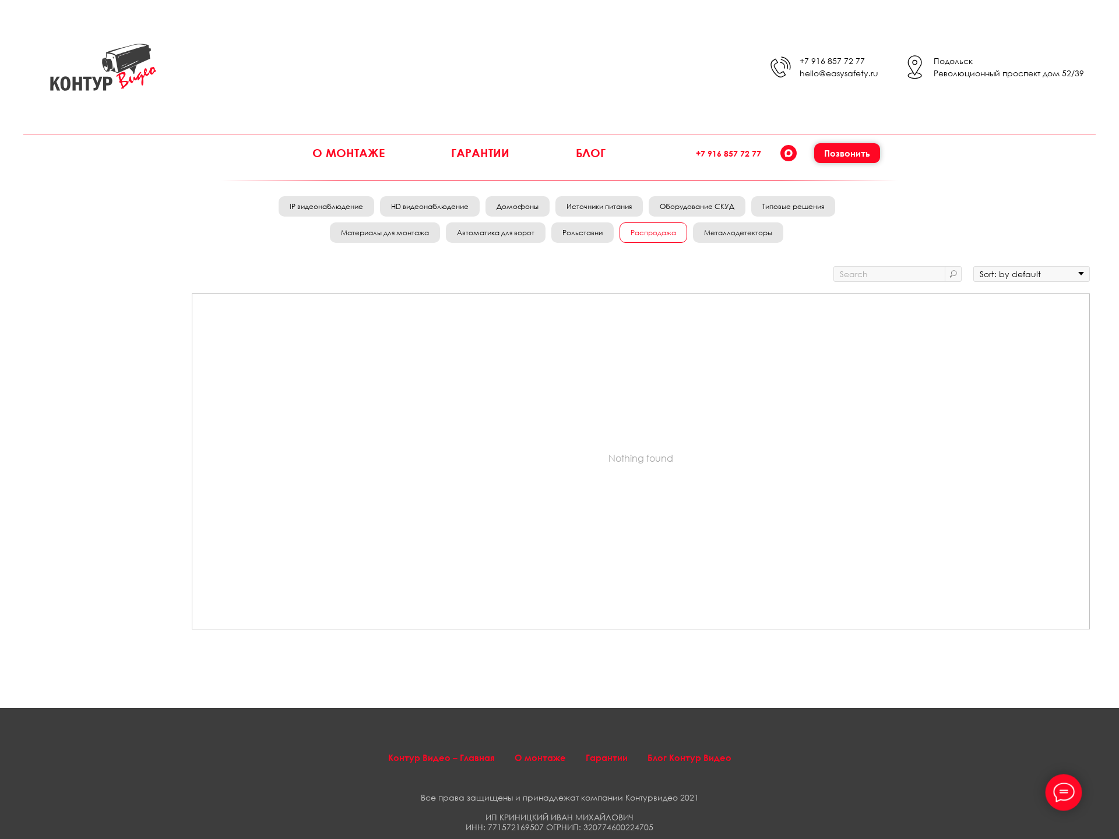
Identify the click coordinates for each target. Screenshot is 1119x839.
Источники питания (599, 206)
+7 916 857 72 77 (832, 61)
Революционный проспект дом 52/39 (1009, 73)
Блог (591, 153)
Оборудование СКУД (697, 206)
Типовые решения (793, 206)
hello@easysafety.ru (839, 73)
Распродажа (653, 232)
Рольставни (582, 232)
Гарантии (480, 153)
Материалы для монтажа (385, 232)
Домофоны (518, 206)
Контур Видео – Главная (441, 757)
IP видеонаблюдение (326, 206)
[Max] (788, 153)
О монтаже (348, 153)
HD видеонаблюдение (430, 206)
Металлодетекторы (738, 232)
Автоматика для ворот (495, 232)
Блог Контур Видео (689, 757)
